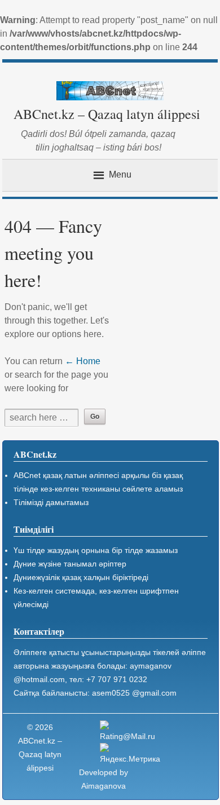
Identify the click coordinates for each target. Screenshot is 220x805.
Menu (120, 175)
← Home (82, 361)
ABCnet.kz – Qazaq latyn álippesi (107, 114)
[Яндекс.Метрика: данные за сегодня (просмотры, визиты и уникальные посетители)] (131, 754)
